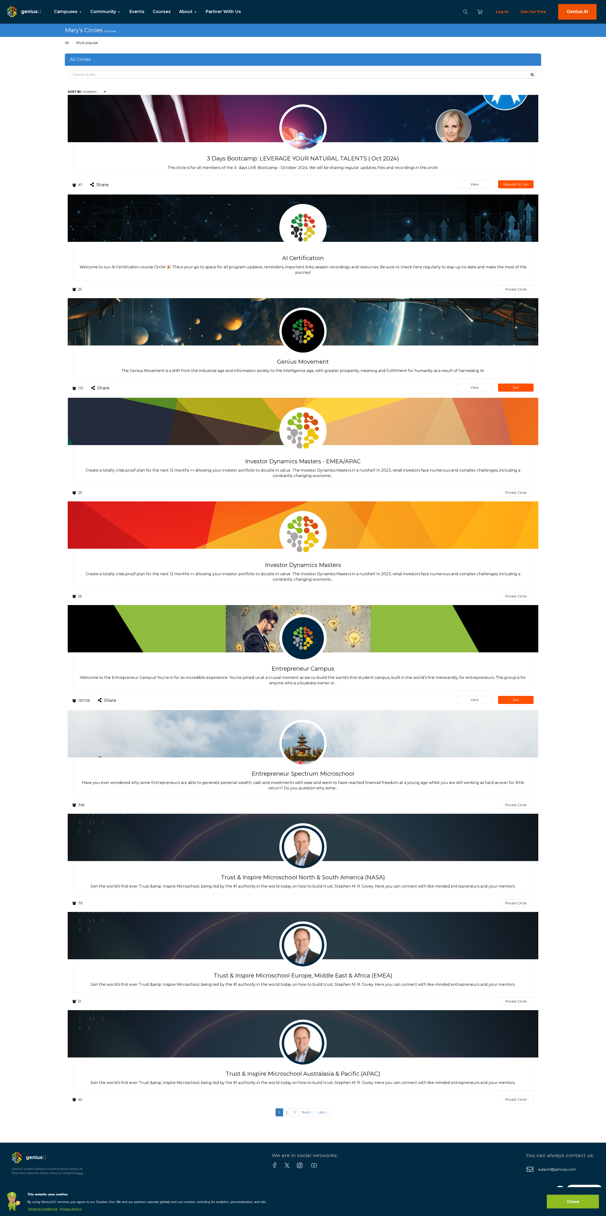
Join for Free (533, 11)
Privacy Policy (71, 1209)
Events (136, 11)
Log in (502, 11)
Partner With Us (223, 11)
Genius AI (577, 11)
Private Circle (516, 289)
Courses (162, 11)
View (475, 184)
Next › (307, 1112)
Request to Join (516, 184)
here (80, 1173)
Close (573, 1201)
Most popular (87, 43)
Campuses (66, 11)
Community (103, 11)
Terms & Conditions (42, 1209)
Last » (322, 1112)
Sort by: (75, 91)
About (186, 11)
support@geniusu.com (557, 1169)
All (67, 43)
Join (515, 387)
